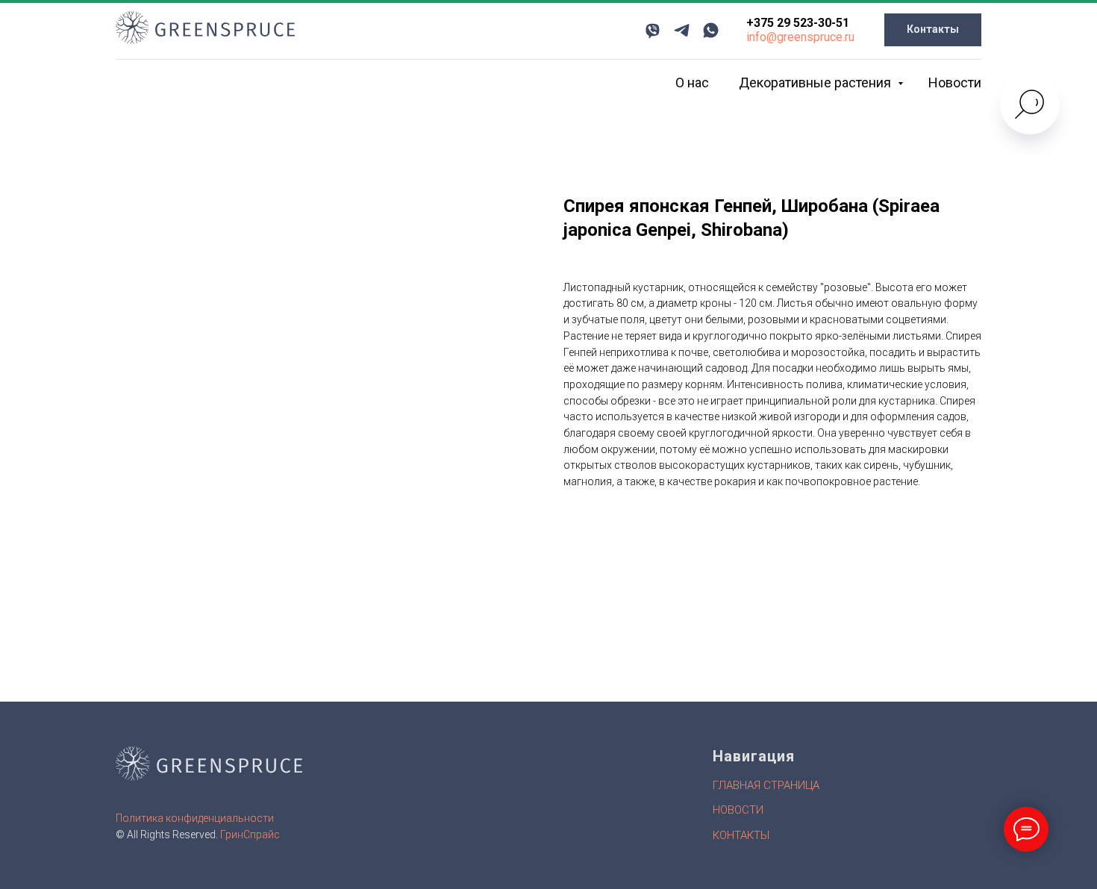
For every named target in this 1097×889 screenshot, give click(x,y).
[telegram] (681, 30)
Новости (954, 82)
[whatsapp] (710, 30)
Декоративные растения (816, 82)
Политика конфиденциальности (195, 818)
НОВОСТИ (738, 810)
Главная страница (766, 785)
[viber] (652, 30)
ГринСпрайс (250, 834)
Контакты (741, 835)
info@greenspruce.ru (800, 37)
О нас (692, 82)
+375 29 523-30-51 (797, 23)
